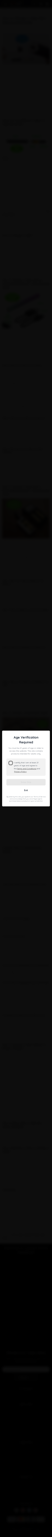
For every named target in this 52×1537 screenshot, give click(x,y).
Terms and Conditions (26, 768)
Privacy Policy (20, 771)
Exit (26, 790)
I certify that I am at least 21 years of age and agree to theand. (27, 767)
